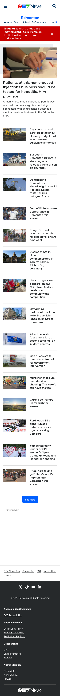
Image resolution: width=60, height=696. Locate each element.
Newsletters (50, 571)
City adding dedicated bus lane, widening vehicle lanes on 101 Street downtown (42, 316)
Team (8, 575)
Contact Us (28, 571)
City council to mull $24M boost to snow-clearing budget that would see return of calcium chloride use (43, 136)
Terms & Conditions (14, 632)
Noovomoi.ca (11, 675)
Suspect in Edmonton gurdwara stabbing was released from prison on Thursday (43, 161)
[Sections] (6, 6)
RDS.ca (8, 678)
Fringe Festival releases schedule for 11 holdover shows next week (43, 235)
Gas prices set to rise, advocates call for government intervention (42, 361)
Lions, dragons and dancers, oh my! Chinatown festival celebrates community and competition (42, 289)
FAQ (39, 571)
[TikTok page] (27, 587)
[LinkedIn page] (40, 587)
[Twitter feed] (20, 587)
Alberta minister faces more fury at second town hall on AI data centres (42, 339)
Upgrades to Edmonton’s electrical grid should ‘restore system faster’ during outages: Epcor (43, 188)
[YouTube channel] (33, 587)
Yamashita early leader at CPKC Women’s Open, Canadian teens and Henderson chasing (43, 452)
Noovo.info (9, 671)
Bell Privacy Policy (13, 628)
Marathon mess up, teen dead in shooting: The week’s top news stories (43, 382)
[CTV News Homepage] (30, 6)
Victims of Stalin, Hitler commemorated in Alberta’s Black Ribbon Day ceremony (41, 260)
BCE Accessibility (13, 615)
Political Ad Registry (14, 636)
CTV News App (12, 571)
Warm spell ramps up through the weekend (41, 403)
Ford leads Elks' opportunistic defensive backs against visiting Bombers (40, 427)
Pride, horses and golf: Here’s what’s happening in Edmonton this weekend (41, 477)
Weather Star (11, 22)
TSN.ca (8, 657)
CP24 (7, 650)
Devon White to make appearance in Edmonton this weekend (43, 213)
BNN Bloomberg (12, 653)
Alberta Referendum (34, 22)
